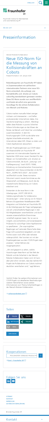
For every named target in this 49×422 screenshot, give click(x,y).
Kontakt (9, 399)
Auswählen (41, 356)
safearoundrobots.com (16, 293)
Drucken (12, 334)
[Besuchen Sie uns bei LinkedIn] (8, 381)
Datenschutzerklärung (15, 404)
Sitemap (9, 396)
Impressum (10, 401)
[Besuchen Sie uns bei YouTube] (13, 381)
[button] (12, 316)
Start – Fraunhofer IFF (16, 360)
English (31, 3)
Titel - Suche (40, 2)
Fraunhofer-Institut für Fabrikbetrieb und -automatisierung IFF (15, 20)
